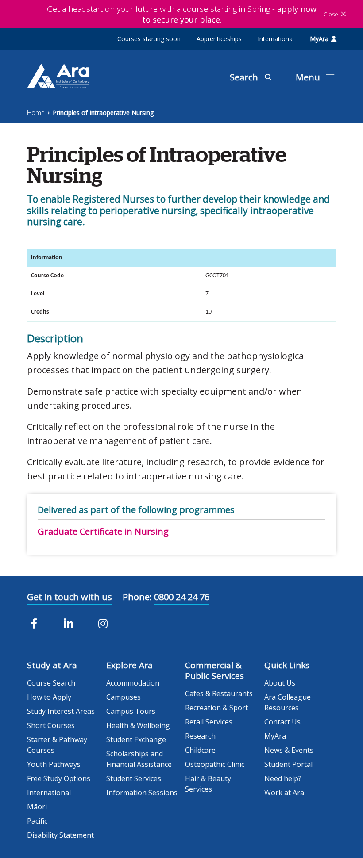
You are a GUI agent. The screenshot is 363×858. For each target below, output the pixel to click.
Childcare (200, 750)
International (276, 38)
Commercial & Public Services (214, 670)
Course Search (51, 683)
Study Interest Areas (61, 711)
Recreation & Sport (216, 707)
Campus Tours (130, 711)
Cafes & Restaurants (219, 693)
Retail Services (208, 722)
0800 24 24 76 (181, 597)
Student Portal (288, 764)
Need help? (282, 778)
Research (200, 736)
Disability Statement (60, 835)
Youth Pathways (54, 764)
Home (36, 112)
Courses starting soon (149, 38)
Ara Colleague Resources (287, 702)
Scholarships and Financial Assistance (139, 759)
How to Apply (49, 697)
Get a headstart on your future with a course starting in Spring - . (182, 14)
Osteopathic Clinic (214, 764)
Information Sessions (142, 792)
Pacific (37, 821)
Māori (37, 807)
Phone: (137, 597)
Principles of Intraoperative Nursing (103, 112)
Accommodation (132, 683)
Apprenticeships (219, 38)
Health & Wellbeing (138, 725)
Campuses (123, 697)
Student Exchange (136, 739)
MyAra (319, 38)
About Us (279, 683)
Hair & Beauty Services (208, 784)
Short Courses (51, 725)
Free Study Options (58, 778)
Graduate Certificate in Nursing (103, 531)
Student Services (133, 778)
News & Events (288, 750)
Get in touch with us (69, 597)
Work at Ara (284, 792)
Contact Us (282, 722)
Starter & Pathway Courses (57, 745)
